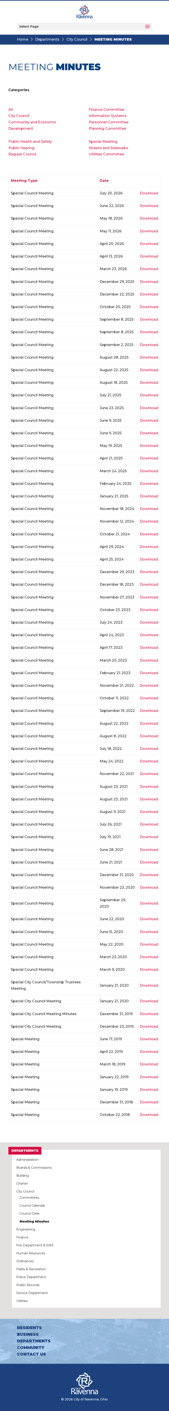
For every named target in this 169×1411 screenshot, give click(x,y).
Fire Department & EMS (34, 1245)
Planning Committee (107, 128)
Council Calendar (32, 1206)
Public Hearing (21, 148)
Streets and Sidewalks (108, 148)
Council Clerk (29, 1213)
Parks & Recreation (31, 1269)
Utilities (22, 1301)
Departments (47, 39)
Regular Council (22, 154)
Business (28, 1334)
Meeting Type (24, 181)
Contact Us (31, 1354)
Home (22, 39)
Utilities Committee (106, 154)
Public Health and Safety (30, 141)
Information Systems (108, 116)
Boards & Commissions (34, 1168)
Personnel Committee (109, 122)
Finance (22, 1237)
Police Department (31, 1277)
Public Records (27, 1285)
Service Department (32, 1293)
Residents (29, 1327)
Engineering (25, 1229)
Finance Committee (106, 109)
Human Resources (30, 1253)
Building (22, 1176)
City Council (76, 39)
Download (149, 193)
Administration (27, 1160)
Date (104, 181)
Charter (22, 1183)
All (10, 109)
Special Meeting (103, 141)
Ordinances (25, 1261)
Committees (29, 1198)
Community (30, 1347)
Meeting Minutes (34, 1221)
